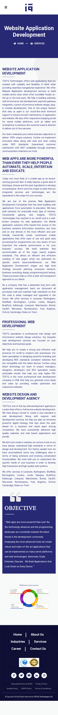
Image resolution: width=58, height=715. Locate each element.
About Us (37, 634)
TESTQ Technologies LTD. (43, 697)
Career (16, 649)
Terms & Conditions (43, 689)
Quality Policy (12, 689)
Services (39, 43)
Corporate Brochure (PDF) (21, 684)
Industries (18, 641)
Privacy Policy (41, 684)
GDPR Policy (26, 689)
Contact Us (38, 649)
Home (20, 43)
